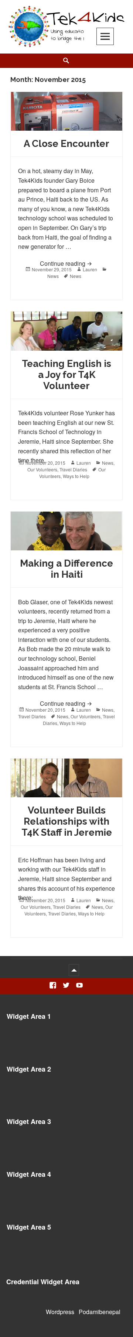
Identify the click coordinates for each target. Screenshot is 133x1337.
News (53, 276)
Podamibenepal (99, 1311)
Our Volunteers (42, 469)
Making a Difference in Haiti (66, 569)
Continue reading (77, 263)
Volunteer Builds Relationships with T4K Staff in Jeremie (66, 821)
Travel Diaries (73, 469)
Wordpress (60, 1311)
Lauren (90, 269)
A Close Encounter (66, 143)
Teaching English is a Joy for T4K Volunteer (66, 374)
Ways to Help (76, 476)
